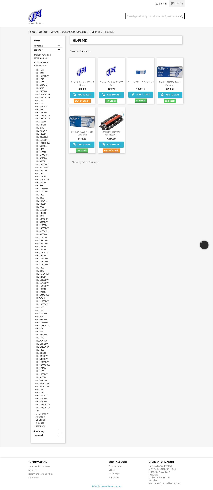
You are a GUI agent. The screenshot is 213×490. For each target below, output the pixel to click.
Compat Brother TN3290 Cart (111, 83)
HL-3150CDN (42, 155)
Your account (118, 461)
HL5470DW (41, 340)
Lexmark (38, 435)
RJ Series (40, 422)
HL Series (40, 65)
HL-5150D (41, 377)
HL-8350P (40, 161)
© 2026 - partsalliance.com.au (106, 486)
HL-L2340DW (42, 258)
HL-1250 (40, 100)
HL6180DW (41, 380)
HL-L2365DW (42, 322)
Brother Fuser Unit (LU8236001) (111, 133)
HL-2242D (41, 292)
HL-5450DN (41, 319)
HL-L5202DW (42, 286)
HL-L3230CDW (43, 404)
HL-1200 (40, 349)
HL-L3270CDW (43, 94)
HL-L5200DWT (43, 264)
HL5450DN (41, 298)
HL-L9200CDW (43, 118)
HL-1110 (40, 328)
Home (36, 40)
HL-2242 (40, 270)
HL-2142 (40, 127)
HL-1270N (41, 124)
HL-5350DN (41, 203)
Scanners (40, 426)
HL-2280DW (42, 356)
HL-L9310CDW (43, 143)
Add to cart (82, 95)
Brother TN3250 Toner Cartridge (82, 133)
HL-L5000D (41, 170)
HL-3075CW (41, 130)
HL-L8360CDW (43, 97)
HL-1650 (40, 70)
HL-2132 (40, 392)
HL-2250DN (41, 313)
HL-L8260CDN (43, 346)
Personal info (115, 466)
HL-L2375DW (42, 343)
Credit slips (114, 473)
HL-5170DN (41, 398)
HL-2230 (40, 216)
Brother (37, 49)
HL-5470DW (42, 359)
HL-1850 (40, 267)
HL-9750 (40, 206)
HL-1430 (40, 149)
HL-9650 (40, 185)
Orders (112, 469)
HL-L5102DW (42, 76)
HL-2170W (41, 176)
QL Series (40, 419)
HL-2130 (40, 371)
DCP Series (41, 62)
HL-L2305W (41, 237)
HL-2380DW (42, 374)
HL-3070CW (41, 106)
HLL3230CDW (42, 383)
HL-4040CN (41, 200)
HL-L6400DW (42, 240)
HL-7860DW (42, 112)
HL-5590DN (41, 146)
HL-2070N (41, 352)
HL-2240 (40, 73)
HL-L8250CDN (43, 304)
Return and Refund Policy (40, 473)
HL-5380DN (41, 234)
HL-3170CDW (42, 179)
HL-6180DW (42, 401)
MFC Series (41, 413)
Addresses (114, 477)
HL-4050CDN (42, 219)
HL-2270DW (42, 334)
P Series (39, 416)
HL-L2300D (41, 225)
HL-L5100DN (42, 140)
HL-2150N (41, 152)
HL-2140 (40, 103)
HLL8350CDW (42, 386)
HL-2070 (40, 331)
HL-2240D (41, 249)
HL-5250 (40, 109)
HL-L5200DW (42, 164)
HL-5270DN (41, 158)
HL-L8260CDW (43, 365)
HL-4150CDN (42, 231)
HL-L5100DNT (42, 209)
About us (32, 470)
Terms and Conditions (39, 466)
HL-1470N (41, 213)
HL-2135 (40, 82)
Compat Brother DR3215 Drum (82, 83)
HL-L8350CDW (43, 407)
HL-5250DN (41, 133)
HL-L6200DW (42, 228)
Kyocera (38, 45)
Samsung (38, 431)
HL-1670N (41, 246)
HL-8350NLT (42, 136)
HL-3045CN (41, 85)
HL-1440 (40, 173)
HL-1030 (40, 307)
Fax (37, 410)
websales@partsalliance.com (164, 483)
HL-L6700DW (42, 283)
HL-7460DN (41, 91)
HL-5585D (41, 121)
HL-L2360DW (42, 301)
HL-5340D (41, 182)
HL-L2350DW (42, 279)
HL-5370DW (42, 222)
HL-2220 (40, 197)
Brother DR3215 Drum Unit (141, 82)
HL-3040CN (41, 395)
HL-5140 (40, 337)
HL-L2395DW (42, 362)
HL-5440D (41, 255)
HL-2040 (40, 310)
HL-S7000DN (42, 167)
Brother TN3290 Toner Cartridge (170, 83)
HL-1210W (41, 368)
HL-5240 (40, 88)
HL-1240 (40, 79)
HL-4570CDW (42, 273)
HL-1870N (41, 289)
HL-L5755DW (42, 188)
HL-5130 (40, 316)
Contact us (33, 477)
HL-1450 (40, 194)
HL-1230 (40, 389)
